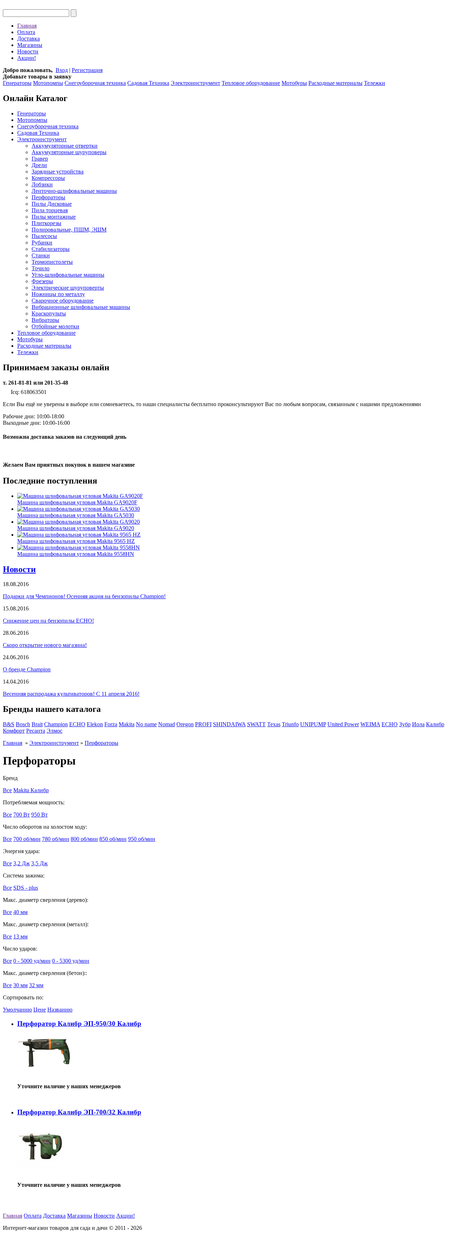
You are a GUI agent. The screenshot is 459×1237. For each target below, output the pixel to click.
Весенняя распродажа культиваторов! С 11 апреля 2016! (71, 694)
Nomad (166, 724)
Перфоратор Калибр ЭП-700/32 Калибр (79, 1112)
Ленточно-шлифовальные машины (74, 191)
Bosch (23, 724)
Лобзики (42, 184)
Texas (273, 724)
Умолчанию (17, 1010)
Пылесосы (44, 236)
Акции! (26, 58)
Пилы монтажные (54, 217)
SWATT (256, 724)
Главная (27, 26)
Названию (59, 1010)
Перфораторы (48, 197)
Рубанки (42, 242)
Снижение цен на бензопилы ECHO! (48, 621)
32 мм (36, 985)
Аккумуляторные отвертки (65, 146)
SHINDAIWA (229, 724)
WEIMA (370, 724)
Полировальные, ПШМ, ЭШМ (69, 230)
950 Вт (39, 815)
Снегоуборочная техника (95, 83)
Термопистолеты (52, 262)
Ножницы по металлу (58, 294)
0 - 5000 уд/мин (32, 961)
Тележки (374, 83)
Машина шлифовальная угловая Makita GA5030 (75, 515)
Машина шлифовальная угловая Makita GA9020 (75, 528)
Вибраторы (45, 320)
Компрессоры (48, 178)
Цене (39, 1010)
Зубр (405, 724)
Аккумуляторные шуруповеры (69, 152)
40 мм (20, 912)
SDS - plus (25, 888)
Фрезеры (42, 281)
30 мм (20, 985)
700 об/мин (27, 839)
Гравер (40, 159)
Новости (27, 51)
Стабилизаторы (51, 249)
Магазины (29, 45)
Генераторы (17, 83)
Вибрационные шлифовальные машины (81, 307)
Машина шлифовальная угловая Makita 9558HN (75, 554)
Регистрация (87, 70)
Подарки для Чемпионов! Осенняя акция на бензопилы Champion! (84, 596)
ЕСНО (390, 724)
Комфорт (14, 731)
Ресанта (35, 731)
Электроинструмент (195, 83)
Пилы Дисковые (52, 204)
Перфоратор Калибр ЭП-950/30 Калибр (79, 1023)
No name (146, 724)
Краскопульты (49, 313)
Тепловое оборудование (251, 83)
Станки (41, 255)
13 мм (20, 936)
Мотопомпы (48, 83)
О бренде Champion (27, 669)
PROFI (203, 724)
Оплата (26, 32)
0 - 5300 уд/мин (70, 961)
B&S (8, 724)
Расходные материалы (335, 83)
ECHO (77, 724)
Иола (418, 724)
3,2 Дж (21, 863)
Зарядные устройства (58, 171)
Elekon (95, 724)
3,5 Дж (39, 863)
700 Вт (21, 815)
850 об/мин (113, 839)
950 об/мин (141, 839)
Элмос (54, 731)
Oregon (185, 724)
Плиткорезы (46, 223)
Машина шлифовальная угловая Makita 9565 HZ (76, 541)
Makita (126, 724)
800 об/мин (84, 839)
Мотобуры (294, 83)
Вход (62, 70)
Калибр (435, 724)
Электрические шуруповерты (68, 288)
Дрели (39, 165)
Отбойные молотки (55, 326)
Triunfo (290, 724)
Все (7, 790)
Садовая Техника (148, 83)
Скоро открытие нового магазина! (45, 645)
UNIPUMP (313, 724)
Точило (40, 268)
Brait (37, 724)
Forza (110, 724)
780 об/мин (55, 839)
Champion (56, 724)
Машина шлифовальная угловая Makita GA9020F (77, 502)
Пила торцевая (50, 210)
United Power (343, 724)
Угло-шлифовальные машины (68, 275)
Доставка (28, 38)
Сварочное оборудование (63, 301)
